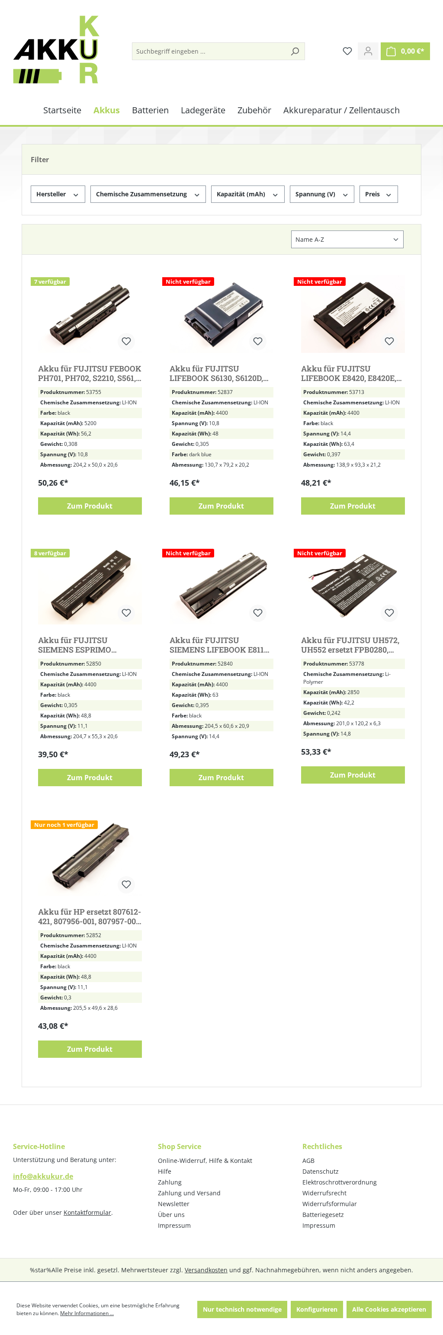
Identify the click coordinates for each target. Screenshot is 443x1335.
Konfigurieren (316, 1309)
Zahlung (170, 1182)
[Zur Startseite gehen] (56, 49)
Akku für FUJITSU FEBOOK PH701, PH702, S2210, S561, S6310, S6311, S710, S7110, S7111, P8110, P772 (89, 373)
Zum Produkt (89, 506)
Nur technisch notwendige (242, 1309)
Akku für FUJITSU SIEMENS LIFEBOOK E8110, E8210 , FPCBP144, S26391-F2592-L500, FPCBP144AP (220, 644)
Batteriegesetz (323, 1214)
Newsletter (173, 1204)
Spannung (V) (316, 194)
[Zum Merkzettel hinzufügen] (126, 341)
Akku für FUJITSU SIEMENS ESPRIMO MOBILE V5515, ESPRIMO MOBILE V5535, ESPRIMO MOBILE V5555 (85, 644)
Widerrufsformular (329, 1204)
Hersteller (51, 194)
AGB (308, 1160)
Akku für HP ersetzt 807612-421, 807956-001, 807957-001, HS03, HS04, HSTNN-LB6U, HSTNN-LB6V (89, 916)
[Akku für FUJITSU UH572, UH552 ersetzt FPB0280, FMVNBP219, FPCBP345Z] (353, 585)
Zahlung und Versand (189, 1193)
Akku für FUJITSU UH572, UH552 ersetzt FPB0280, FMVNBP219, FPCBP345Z (350, 644)
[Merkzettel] (347, 51)
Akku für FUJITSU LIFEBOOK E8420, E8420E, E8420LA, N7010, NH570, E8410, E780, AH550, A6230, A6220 (350, 373)
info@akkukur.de (43, 1176)
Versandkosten (206, 1270)
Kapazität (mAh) (242, 194)
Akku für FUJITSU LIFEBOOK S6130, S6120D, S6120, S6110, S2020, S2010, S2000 (218, 373)
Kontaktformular (87, 1212)
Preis (373, 194)
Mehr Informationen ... (87, 1313)
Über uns (171, 1214)
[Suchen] (295, 51)
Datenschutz (320, 1171)
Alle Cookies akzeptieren (389, 1309)
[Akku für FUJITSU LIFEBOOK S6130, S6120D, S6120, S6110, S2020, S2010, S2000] (221, 314)
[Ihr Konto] (368, 51)
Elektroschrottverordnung (339, 1182)
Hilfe (164, 1171)
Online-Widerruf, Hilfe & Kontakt (205, 1160)
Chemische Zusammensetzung (142, 194)
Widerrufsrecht (324, 1193)
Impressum (174, 1225)
